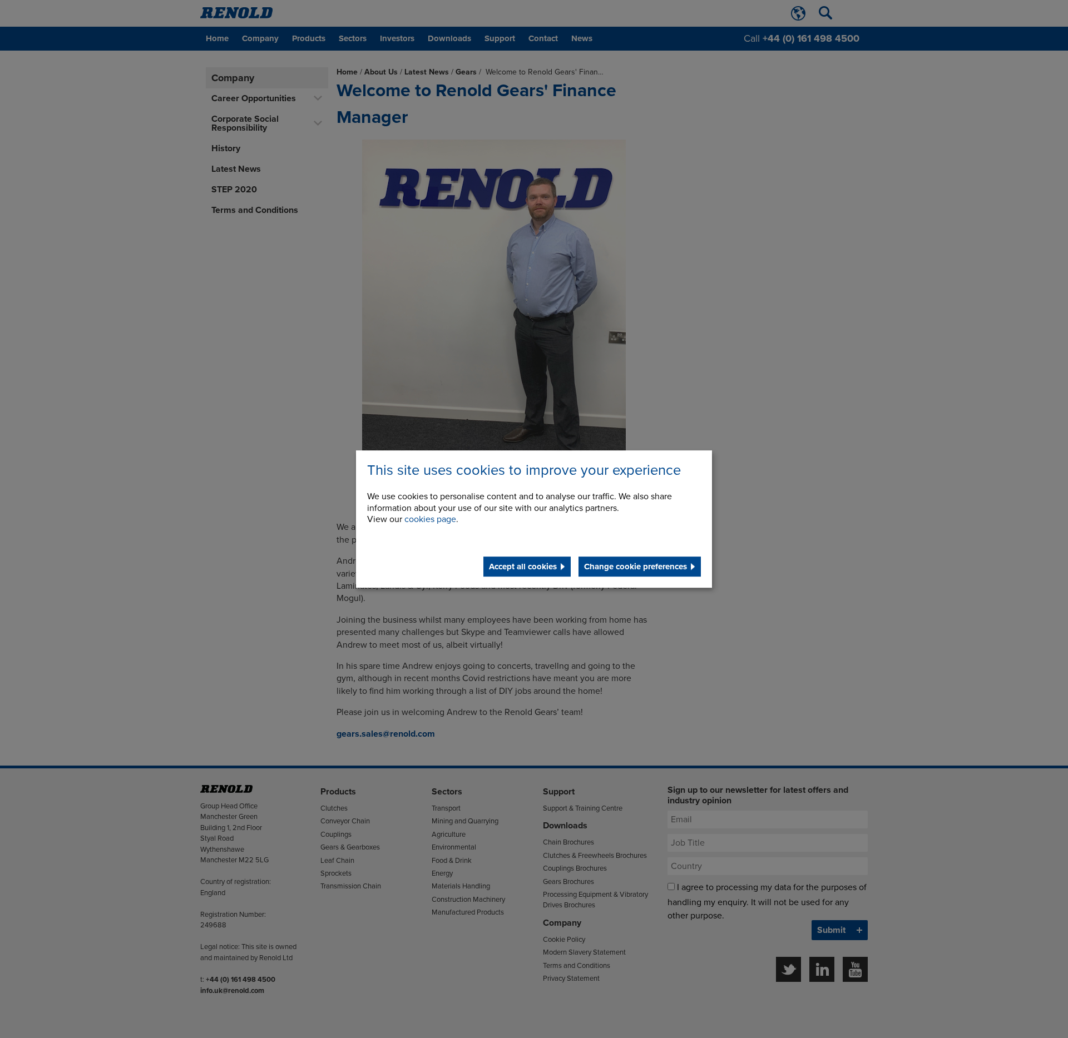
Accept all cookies (523, 567)
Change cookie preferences (635, 567)
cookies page (430, 519)
